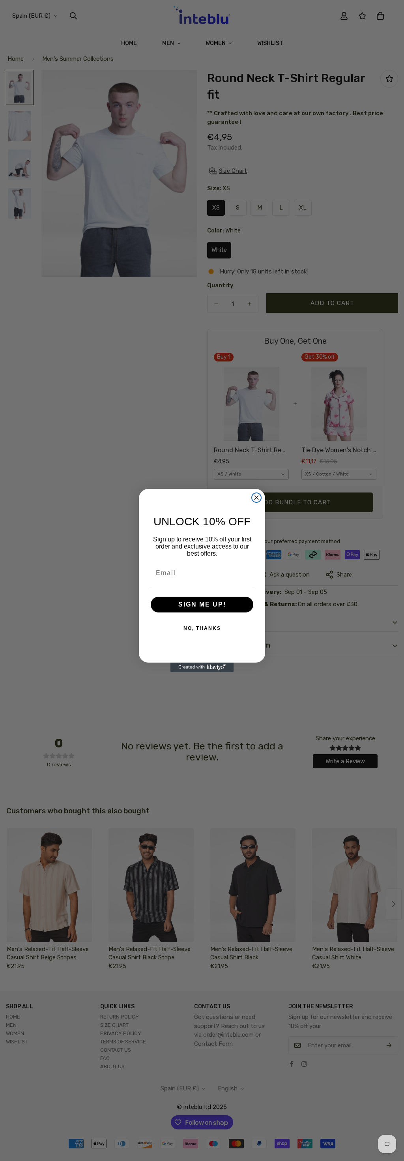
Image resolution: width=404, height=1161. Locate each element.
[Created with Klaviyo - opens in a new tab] (202, 667)
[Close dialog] (256, 497)
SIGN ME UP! (202, 604)
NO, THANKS (202, 628)
